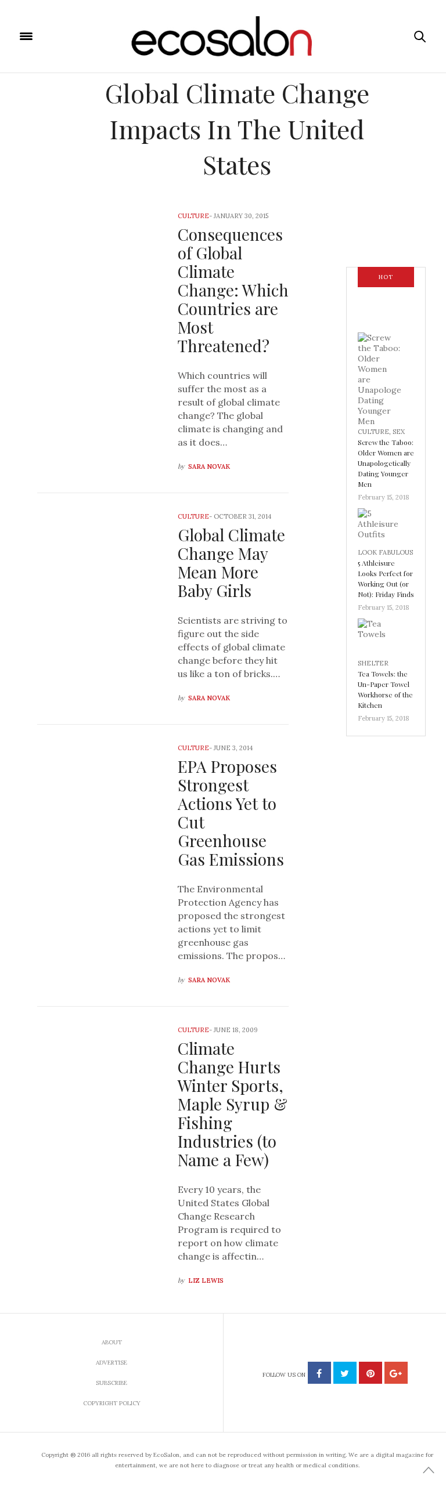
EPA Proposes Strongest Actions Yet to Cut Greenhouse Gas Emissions (231, 812)
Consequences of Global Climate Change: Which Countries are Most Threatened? (233, 289)
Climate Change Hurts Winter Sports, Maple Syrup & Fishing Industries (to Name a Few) (232, 1103)
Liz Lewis (206, 1280)
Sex (399, 432)
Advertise (111, 1362)
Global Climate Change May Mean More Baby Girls (231, 562)
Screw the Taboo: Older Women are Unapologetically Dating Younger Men (386, 463)
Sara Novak (209, 466)
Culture (193, 216)
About (112, 1342)
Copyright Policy (112, 1403)
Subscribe (111, 1383)
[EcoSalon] (223, 36)
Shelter (373, 663)
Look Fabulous (385, 552)
